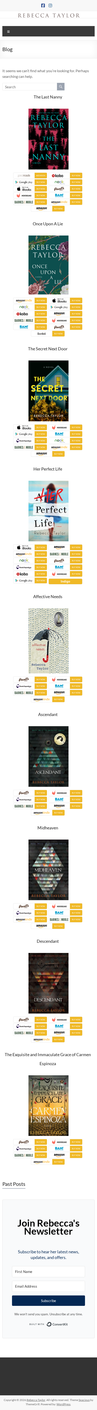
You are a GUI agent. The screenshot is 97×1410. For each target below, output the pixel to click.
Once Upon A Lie (48, 223)
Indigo (65, 581)
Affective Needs (47, 596)
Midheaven (47, 827)
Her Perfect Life (47, 468)
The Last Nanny (48, 96)
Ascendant (48, 714)
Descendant (48, 941)
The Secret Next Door (48, 348)
